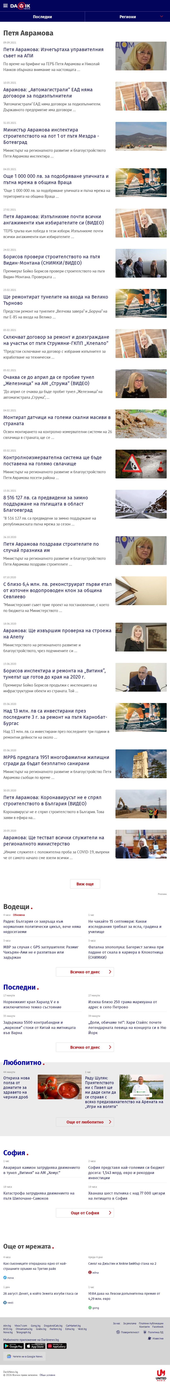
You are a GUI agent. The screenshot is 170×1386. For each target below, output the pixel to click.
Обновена (19, 914)
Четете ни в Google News (27, 1356)
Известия (158, 1338)
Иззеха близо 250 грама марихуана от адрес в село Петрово (122, 1004)
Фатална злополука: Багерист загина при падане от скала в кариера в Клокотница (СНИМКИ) (126, 952)
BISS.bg (7, 1329)
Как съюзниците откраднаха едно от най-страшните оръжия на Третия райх (35, 1266)
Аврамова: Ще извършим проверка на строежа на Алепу (57, 634)
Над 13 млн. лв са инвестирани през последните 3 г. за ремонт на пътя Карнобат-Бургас (55, 717)
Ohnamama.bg (24, 1329)
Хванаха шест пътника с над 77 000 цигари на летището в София (126, 1196)
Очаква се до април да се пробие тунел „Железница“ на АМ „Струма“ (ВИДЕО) (48, 380)
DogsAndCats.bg (53, 1325)
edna (95, 1272)
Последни (42, 16)
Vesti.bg (82, 1329)
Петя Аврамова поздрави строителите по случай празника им (51, 547)
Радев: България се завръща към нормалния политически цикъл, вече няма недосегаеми (42, 926)
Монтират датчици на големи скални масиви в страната (57, 420)
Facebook (157, 1326)
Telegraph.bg (23, 1332)
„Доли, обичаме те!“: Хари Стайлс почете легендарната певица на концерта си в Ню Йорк (127, 1027)
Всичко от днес (85, 971)
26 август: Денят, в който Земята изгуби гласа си (40, 1294)
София (14, 1153)
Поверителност (130, 1332)
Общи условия (47, 1374)
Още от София (85, 1212)
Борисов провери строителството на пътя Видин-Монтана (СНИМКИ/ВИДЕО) (51, 260)
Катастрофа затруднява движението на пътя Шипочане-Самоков (38, 1196)
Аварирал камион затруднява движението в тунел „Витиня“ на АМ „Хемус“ (41, 1170)
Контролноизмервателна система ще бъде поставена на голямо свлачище (52, 461)
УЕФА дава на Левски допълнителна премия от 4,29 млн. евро (124, 1296)
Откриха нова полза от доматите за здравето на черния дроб (16, 1087)
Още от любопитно (85, 1122)
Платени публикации (151, 1323)
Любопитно (22, 1062)
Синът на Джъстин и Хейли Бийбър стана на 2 (122, 1264)
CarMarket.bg (73, 1325)
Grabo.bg (41, 1329)
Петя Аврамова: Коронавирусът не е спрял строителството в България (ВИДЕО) (52, 801)
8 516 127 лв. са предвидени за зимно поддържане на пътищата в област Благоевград (45, 504)
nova (10, 1278)
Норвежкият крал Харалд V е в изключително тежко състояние (32, 1004)
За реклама (129, 1323)
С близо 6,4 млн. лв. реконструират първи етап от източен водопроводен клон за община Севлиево (57, 590)
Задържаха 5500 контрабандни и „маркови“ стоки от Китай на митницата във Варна (39, 1027)
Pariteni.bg (56, 1329)
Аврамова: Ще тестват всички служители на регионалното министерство (53, 841)
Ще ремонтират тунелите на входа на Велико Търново (55, 300)
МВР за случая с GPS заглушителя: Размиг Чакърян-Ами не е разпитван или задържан (41, 952)
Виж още (85, 883)
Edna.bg (69, 1329)
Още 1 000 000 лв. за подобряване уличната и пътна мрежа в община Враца (56, 179)
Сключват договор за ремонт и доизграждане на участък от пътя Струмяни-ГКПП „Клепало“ (56, 340)
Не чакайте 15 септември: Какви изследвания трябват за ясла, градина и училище (125, 926)
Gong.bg (35, 1325)
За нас (116, 1323)
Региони (128, 16)
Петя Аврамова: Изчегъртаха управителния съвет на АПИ (53, 53)
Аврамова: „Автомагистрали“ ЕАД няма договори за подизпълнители (48, 93)
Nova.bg (8, 1332)
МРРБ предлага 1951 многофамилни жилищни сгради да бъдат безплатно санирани (56, 760)
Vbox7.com (21, 1325)
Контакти (144, 1326)
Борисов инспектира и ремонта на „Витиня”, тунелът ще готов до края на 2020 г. (54, 674)
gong (95, 1308)
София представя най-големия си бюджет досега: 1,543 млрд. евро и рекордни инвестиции (126, 1172)
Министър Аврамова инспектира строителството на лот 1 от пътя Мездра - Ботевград (51, 136)
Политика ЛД (155, 1332)
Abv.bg (7, 1325)
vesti (10, 1302)
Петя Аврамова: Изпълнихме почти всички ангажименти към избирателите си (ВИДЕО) (53, 220)
